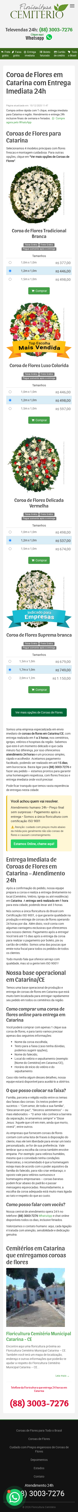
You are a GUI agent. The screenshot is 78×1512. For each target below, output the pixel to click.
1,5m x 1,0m (29, 279)
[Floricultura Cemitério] (39, 11)
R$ (63, 262)
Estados (39, 1468)
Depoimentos (39, 1460)
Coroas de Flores (39, 1439)
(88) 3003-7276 (56, 29)
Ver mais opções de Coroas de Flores (39, 712)
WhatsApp (45, 1216)
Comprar (41, 291)
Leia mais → (62, 1375)
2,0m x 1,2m (27, 678)
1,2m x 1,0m (29, 271)
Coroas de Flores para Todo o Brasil (39, 1430)
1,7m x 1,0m (27, 669)
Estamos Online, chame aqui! (34, 844)
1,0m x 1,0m (29, 262)
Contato (39, 1476)
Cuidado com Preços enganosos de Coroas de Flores (39, 1449)
